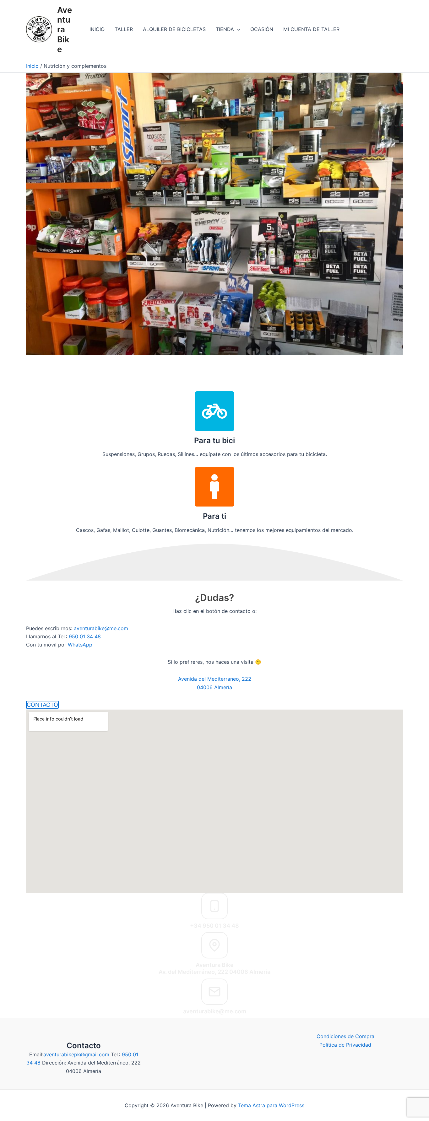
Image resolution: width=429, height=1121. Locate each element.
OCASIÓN (261, 29)
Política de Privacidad (345, 1045)
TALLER (124, 29)
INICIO (97, 29)
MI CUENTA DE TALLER (311, 29)
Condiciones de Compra (345, 1036)
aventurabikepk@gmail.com (76, 1054)
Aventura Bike (64, 29)
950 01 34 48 (85, 636)
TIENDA (225, 29)
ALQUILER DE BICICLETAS (174, 29)
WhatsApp (80, 644)
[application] (237, 29)
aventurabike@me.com (101, 628)
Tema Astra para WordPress (271, 1105)
